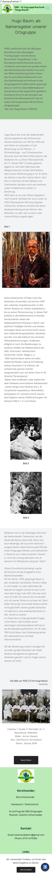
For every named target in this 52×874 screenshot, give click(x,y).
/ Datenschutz (32, 804)
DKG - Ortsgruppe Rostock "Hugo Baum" (29, 8)
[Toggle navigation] (47, 8)
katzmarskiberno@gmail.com (29, 835)
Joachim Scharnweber (31, 815)
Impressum (17, 804)
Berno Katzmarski (26, 797)
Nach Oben (26, 760)
